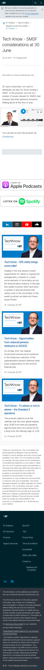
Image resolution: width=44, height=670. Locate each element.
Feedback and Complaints (31, 568)
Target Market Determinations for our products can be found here (21, 632)
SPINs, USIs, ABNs (29, 555)
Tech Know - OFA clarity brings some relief (21, 264)
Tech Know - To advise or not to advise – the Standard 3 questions (22, 409)
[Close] (41, 10)
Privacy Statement (32, 13)
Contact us (26, 561)
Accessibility (27, 549)
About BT (26, 526)
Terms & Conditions (30, 543)
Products (6, 537)
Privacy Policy (27, 537)
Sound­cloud (7, 136)
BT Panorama (8, 531)
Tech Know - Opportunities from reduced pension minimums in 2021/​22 (19, 342)
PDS (24, 531)
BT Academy (8, 526)
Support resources (10, 543)
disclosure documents (14, 624)
